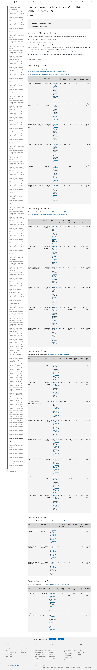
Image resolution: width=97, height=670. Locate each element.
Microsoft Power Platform (68, 657)
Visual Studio (66, 661)
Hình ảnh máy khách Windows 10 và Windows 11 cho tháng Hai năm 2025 (16, 113)
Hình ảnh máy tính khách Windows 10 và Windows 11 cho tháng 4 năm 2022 (16, 302)
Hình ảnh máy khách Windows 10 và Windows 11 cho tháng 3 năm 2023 (16, 241)
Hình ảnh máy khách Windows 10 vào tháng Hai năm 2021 (16, 380)
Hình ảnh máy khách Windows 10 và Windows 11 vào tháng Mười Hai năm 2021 (16, 329)
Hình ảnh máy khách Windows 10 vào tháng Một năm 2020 (16, 435)
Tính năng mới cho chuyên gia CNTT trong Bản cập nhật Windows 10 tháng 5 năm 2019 (48, 217)
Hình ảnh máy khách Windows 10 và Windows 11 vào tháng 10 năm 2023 (16, 202)
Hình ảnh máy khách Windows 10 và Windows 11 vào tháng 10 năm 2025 (16, 69)
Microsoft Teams (51, 660)
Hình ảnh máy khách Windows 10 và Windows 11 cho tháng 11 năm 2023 (16, 196)
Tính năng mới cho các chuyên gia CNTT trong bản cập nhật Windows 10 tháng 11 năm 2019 (49, 74)
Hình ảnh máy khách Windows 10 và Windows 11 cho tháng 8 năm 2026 (16, 13)
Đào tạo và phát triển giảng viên (40, 656)
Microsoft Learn (66, 648)
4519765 (52, 539)
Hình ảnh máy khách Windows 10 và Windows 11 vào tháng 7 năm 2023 (16, 218)
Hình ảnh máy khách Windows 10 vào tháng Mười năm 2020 (16, 399)
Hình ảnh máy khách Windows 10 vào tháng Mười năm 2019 (16, 450)
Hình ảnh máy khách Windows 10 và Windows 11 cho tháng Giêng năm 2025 (16, 119)
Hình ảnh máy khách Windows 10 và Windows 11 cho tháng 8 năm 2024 (16, 146)
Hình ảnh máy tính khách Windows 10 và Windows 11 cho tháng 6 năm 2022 (16, 291)
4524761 (55, 373)
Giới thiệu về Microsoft (82, 648)
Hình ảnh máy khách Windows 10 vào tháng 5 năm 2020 (16, 419)
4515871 (56, 86)
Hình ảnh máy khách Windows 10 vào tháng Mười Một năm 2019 (16, 445)
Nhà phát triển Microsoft (68, 645)
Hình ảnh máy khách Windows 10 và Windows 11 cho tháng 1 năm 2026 (16, 52)
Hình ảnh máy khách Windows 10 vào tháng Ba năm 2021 (16, 376)
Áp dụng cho (31, 15)
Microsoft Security (51, 648)
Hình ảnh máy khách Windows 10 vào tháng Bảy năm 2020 (16, 411)
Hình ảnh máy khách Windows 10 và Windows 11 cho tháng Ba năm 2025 (16, 107)
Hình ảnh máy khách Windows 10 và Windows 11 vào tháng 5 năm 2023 (16, 230)
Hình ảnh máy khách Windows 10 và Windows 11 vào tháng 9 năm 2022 (16, 274)
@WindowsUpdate (39, 54)
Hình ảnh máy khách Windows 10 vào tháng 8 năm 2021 (16, 349)
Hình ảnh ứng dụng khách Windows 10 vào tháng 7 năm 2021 (16, 354)
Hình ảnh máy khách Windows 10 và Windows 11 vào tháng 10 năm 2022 (16, 268)
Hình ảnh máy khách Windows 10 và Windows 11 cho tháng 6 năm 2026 (16, 24)
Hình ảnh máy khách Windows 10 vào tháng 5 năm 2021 (16, 368)
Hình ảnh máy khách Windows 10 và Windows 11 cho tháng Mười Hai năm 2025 (16, 57)
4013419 (52, 602)
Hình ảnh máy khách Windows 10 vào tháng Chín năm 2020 (16, 403)
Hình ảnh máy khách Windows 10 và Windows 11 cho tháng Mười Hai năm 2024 (16, 124)
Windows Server (12, 471)
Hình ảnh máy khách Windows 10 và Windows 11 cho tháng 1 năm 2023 (16, 252)
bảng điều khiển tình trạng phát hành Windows (58, 69)
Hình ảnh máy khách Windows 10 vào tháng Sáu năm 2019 (16, 466)
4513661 (55, 96)
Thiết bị (40, 1)
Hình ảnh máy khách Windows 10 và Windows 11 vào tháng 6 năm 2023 (16, 224)
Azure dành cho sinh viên (39, 660)
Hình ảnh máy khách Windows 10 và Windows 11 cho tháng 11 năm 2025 (16, 63)
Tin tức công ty (80, 650)
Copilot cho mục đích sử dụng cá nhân (11, 648)
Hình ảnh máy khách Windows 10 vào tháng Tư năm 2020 (16, 423)
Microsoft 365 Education (39, 652)
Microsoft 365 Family (8, 654)
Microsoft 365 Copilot (51, 658)
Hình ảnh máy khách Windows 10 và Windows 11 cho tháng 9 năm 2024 (16, 141)
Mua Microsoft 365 (61, 1)
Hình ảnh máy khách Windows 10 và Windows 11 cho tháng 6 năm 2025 (16, 91)
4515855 (57, 366)
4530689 (51, 593)
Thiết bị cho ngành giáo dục (39, 648)
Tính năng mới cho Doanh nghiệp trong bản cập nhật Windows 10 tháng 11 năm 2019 (47, 71)
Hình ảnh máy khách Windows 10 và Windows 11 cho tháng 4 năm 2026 (16, 35)
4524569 (56, 99)
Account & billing (47, 1)
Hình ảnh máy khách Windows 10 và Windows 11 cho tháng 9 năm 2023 (16, 207)
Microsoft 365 (23, 1)
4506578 (57, 377)
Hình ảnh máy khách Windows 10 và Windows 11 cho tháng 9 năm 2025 (16, 74)
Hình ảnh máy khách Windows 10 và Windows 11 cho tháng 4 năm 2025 (16, 102)
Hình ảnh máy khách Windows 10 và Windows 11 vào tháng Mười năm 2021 (16, 341)
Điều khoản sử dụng (61, 667)
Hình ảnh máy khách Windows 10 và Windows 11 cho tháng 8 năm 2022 (16, 279)
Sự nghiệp (80, 645)
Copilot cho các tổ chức (8, 645)
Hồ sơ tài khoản (22, 645)
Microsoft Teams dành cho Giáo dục (40, 650)
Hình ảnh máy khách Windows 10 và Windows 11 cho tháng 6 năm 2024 (16, 157)
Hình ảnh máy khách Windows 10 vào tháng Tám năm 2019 (16, 458)
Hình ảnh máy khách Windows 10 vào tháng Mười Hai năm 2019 (16, 440)
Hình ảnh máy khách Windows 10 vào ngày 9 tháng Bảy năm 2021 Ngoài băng (16, 360)
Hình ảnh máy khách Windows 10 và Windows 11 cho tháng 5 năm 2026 (16, 30)
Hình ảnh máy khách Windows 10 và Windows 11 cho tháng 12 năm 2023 (16, 191)
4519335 (51, 606)
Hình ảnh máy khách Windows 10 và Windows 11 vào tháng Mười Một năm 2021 (16, 335)
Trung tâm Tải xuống (23, 648)
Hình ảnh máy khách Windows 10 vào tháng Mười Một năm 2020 (16, 394)
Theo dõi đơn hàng (23, 652)
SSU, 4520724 (52, 609)
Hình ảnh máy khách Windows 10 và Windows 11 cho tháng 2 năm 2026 (16, 46)
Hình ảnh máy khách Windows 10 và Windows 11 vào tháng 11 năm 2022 (16, 263)
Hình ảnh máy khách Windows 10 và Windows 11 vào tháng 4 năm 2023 (16, 235)
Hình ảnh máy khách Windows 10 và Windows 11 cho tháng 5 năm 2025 (16, 96)
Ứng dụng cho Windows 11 (9, 658)
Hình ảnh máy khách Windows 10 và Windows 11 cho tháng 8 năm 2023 (16, 213)
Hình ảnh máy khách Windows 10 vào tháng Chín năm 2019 (16, 454)
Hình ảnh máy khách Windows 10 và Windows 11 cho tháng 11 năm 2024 (16, 130)
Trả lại (21, 650)
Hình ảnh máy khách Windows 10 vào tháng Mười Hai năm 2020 (16, 389)
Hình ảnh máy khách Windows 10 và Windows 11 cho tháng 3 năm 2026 (16, 41)
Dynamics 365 (50, 652)
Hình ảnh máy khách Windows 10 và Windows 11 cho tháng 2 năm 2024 (16, 180)
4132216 (51, 609)
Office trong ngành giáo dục (39, 654)
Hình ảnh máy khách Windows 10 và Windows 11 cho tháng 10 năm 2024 (16, 135)
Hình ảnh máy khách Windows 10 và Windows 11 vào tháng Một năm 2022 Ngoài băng (16, 318)
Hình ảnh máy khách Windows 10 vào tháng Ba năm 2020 (16, 427)
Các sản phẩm (34, 1)
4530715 (55, 364)
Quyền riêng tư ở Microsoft (82, 652)
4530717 (54, 530)
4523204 (57, 375)
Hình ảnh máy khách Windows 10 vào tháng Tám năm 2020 (16, 407)
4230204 (54, 535)
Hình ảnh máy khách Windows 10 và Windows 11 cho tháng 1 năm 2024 (16, 185)
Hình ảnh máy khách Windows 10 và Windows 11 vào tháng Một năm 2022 (16, 324)
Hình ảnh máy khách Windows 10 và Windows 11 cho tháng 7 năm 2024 (16, 152)
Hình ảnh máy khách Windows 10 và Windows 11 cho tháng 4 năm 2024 (16, 168)
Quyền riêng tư (53, 667)
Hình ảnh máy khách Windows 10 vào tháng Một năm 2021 (16, 384)
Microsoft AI (50, 645)
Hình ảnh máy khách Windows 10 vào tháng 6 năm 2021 (16, 364)
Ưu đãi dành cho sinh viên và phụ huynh (41, 658)
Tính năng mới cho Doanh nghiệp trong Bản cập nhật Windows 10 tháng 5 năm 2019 (47, 214)
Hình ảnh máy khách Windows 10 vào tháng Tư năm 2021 (16, 372)
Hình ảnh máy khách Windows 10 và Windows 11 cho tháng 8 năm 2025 (16, 80)
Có (52, 639)
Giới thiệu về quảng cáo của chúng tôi (77, 667)
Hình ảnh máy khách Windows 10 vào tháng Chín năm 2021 (16, 345)
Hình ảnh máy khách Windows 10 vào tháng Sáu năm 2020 (16, 415)
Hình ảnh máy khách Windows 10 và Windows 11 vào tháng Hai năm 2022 (16, 313)
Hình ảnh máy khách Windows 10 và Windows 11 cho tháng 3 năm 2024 (16, 174)
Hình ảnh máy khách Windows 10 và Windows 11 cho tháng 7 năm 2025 (16, 85)
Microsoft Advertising (51, 656)
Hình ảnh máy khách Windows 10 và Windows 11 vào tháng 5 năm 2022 (16, 296)
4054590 (52, 596)
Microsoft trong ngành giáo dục (40, 645)
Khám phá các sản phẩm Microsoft (10, 652)
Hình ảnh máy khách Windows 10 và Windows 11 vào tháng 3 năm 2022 (16, 307)
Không (60, 639)
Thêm (53, 1)
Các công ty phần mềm (67, 659)
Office (28, 1)
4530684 (56, 83)
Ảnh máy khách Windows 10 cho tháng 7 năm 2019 (16, 462)
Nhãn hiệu (67, 667)
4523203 (54, 541)
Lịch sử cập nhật (13, 9)
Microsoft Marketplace (67, 655)
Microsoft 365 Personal (8, 656)
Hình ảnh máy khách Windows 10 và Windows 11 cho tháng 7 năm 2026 (16, 19)
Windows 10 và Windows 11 (15, 7)
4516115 (56, 90)
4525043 (55, 93)
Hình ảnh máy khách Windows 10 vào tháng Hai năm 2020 (16, 431)
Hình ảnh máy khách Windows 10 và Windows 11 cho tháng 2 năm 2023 (16, 246)
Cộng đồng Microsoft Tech (68, 653)
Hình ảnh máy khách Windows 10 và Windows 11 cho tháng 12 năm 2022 (16, 257)
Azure (49, 650)
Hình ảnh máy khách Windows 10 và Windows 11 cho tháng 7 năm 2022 (16, 285)
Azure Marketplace (73, 51)
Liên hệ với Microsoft (45, 667)
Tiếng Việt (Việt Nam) (10, 665)
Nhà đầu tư (80, 654)
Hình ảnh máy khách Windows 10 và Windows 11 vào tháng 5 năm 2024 (16, 163)
